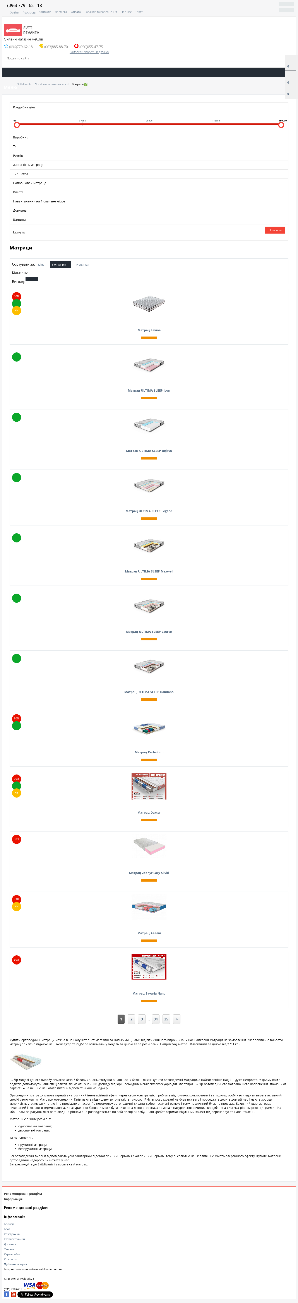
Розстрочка (12, 1234)
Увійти (14, 12)
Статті (139, 12)
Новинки (82, 264)
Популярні (59, 264)
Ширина (19, 219)
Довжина (20, 210)
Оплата (76, 12)
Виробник (20, 137)
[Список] (47, 279)
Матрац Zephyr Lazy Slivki (149, 873)
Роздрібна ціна (24, 107)
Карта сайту (12, 1254)
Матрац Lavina (149, 330)
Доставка (61, 12)
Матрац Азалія (149, 933)
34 (156, 1019)
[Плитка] (32, 279)
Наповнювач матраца (29, 183)
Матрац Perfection (149, 752)
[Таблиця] (63, 279)
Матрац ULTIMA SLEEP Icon (149, 390)
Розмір (18, 155)
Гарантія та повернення (101, 12)
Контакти (45, 12)
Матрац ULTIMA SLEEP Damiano (149, 692)
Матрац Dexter (149, 812)
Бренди (9, 1224)
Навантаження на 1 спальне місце (39, 201)
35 (166, 1019)
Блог (7, 1229)
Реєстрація (30, 12)
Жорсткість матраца (28, 165)
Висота (18, 192)
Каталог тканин (14, 1239)
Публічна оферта (15, 1264)
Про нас (126, 12)
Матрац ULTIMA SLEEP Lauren (149, 632)
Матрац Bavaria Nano (149, 993)
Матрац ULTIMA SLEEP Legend (149, 511)
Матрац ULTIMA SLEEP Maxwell (149, 571)
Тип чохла (20, 174)
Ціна (41, 264)
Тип (16, 146)
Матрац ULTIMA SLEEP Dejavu (149, 451)
